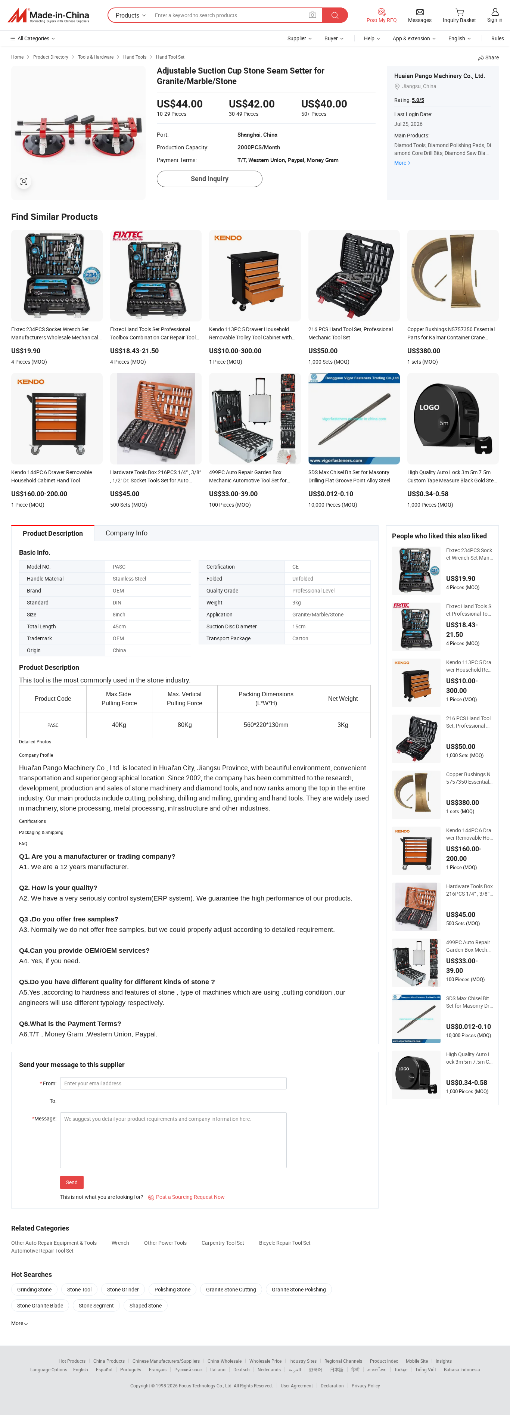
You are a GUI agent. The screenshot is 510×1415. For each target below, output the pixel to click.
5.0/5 (418, 100)
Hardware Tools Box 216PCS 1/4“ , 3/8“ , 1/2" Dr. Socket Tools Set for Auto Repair (469, 890)
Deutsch (241, 1369)
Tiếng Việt (425, 1369)
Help (369, 38)
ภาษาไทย (376, 1369)
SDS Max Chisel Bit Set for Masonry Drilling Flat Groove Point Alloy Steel (469, 1002)
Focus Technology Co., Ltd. (206, 1385)
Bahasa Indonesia (462, 1369)
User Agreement (297, 1385)
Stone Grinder (123, 1289)
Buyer (331, 38)
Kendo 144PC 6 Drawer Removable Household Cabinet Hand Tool (469, 834)
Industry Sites (303, 1361)
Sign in (495, 19)
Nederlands (269, 1369)
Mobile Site (417, 1361)
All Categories (33, 38)
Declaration (332, 1385)
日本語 (336, 1369)
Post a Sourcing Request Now (186, 1196)
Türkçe (400, 1369)
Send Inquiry (209, 179)
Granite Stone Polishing (299, 1289)
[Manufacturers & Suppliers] (48, 15)
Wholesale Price (265, 1361)
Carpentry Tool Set (223, 1242)
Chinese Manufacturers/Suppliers (166, 1361)
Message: (44, 1118)
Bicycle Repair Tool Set (285, 1242)
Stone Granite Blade (40, 1305)
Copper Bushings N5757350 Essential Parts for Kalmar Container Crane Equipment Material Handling (469, 778)
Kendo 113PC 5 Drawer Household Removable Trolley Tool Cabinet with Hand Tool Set (469, 666)
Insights (444, 1361)
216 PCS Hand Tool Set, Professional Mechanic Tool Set (468, 722)
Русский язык (188, 1369)
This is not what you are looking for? (101, 1196)
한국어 (315, 1369)
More (400, 162)
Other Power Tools (165, 1242)
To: (53, 1100)
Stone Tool (79, 1289)
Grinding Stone (34, 1289)
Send (72, 1182)
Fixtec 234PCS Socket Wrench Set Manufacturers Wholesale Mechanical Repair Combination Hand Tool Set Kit (469, 554)
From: (48, 1083)
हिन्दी (355, 1369)
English (80, 1369)
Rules (497, 38)
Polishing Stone (172, 1289)
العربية (295, 1369)
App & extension (411, 38)
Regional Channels (343, 1361)
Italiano (218, 1369)
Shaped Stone (146, 1305)
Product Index (384, 1361)
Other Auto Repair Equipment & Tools (54, 1242)
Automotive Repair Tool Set (42, 1250)
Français (158, 1369)
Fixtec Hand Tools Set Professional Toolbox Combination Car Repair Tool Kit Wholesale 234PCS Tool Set (469, 610)
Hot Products (72, 1361)
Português (130, 1369)
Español (104, 1369)
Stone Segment (96, 1305)
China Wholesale (225, 1361)
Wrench (120, 1242)
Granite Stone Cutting (231, 1289)
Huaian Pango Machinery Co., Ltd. (439, 76)
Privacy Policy (366, 1385)
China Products (109, 1361)
